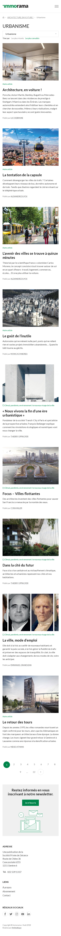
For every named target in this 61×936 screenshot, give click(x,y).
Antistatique (16, 928)
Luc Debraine (17, 118)
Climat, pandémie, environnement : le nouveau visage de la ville (29, 405)
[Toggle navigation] (57, 6)
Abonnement (9, 891)
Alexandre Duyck (19, 196)
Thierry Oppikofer (19, 436)
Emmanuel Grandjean (21, 665)
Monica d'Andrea (19, 354)
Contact (6, 895)
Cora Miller (16, 508)
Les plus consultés (32, 38)
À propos (7, 887)
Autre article (7, 84)
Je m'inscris (30, 802)
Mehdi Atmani (17, 747)
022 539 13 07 (14, 871)
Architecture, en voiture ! (20, 17)
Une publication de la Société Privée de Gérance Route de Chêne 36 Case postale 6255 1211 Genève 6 (15, 858)
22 (34, 772)
